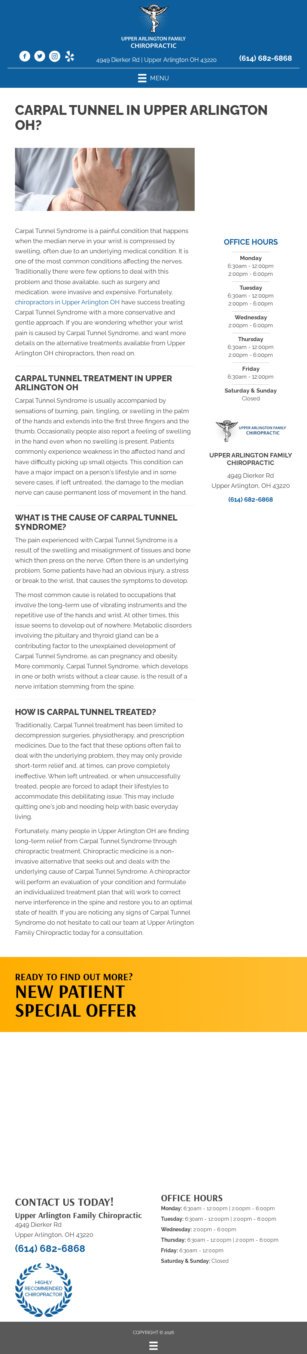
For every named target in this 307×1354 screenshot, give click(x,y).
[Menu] (153, 1346)
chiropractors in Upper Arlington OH (67, 302)
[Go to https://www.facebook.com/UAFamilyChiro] (24, 57)
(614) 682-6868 (265, 58)
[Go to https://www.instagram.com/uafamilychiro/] (54, 57)
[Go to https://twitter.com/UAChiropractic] (39, 57)
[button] (244, 987)
